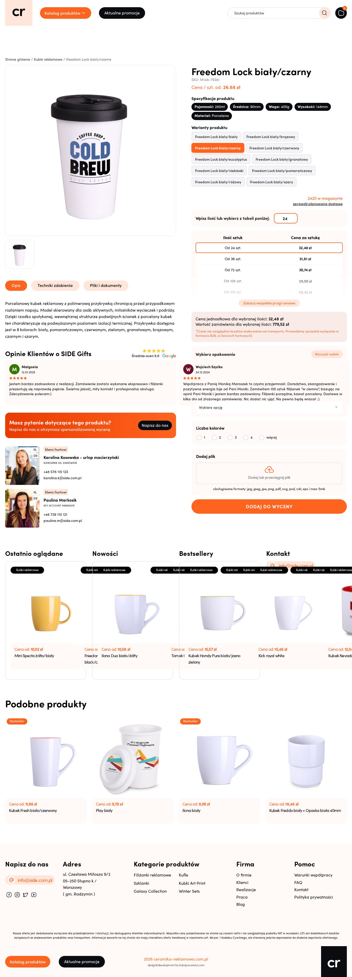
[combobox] (269, 407)
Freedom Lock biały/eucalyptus (221, 159)
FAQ (298, 882)
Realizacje (246, 889)
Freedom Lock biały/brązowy (270, 136)
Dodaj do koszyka (269, 506)
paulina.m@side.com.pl (63, 520)
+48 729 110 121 (55, 514)
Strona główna (17, 59)
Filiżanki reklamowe (152, 875)
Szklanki (141, 883)
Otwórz (102, 308)
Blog (240, 904)
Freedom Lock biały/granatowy (282, 159)
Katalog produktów (28, 961)
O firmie (244, 875)
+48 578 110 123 (56, 471)
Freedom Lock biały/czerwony (274, 147)
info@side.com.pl (296, 565)
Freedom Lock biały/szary (271, 181)
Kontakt (301, 889)
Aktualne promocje (122, 12)
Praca (242, 897)
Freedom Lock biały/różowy (218, 181)
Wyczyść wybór (327, 353)
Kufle (183, 875)
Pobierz (65, 308)
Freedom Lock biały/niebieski (219, 170)
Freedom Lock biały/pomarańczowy (282, 170)
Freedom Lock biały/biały (216, 136)
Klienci (242, 882)
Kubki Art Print (192, 883)
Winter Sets (189, 891)
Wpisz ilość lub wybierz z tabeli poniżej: (233, 218)
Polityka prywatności (313, 897)
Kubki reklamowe (48, 59)
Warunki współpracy (313, 875)
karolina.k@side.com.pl (62, 477)
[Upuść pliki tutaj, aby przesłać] (269, 473)
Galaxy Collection (150, 891)
